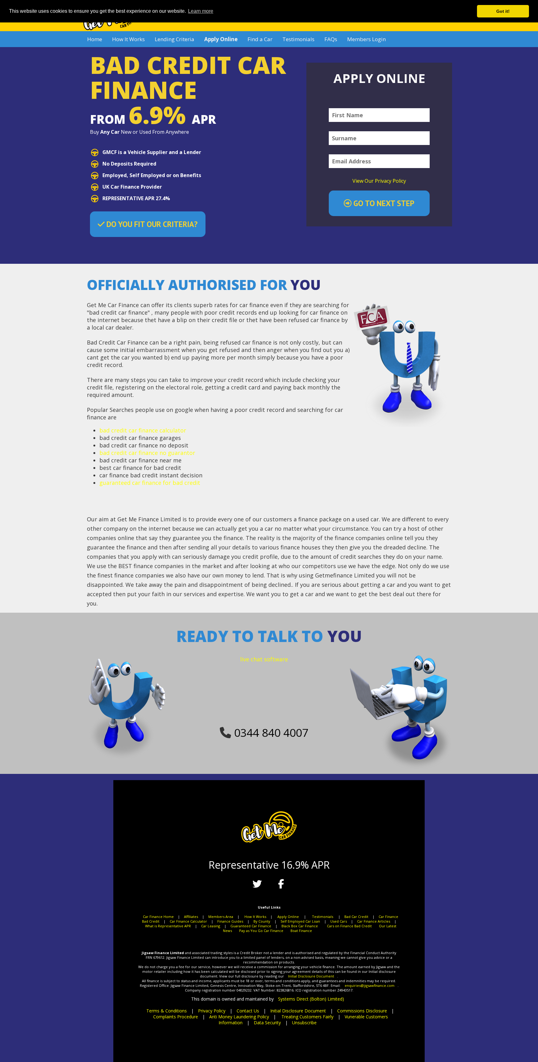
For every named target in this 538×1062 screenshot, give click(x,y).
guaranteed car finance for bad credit (149, 482)
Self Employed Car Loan (300, 921)
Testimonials (298, 39)
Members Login (366, 39)
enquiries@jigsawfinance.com (369, 985)
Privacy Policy (211, 1011)
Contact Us (248, 1011)
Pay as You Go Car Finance (261, 930)
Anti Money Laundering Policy (239, 1017)
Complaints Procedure (175, 1017)
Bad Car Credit (356, 916)
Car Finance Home (158, 916)
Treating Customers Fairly (307, 1017)
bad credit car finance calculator (142, 430)
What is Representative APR (168, 926)
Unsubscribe (304, 1023)
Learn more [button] (200, 11)
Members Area (220, 916)
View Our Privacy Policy (379, 180)
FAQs (330, 39)
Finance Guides (230, 921)
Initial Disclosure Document (311, 976)
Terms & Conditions (166, 1011)
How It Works (128, 39)
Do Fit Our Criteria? (151, 224)
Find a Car (260, 39)
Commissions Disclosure (362, 1011)
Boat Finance (301, 930)
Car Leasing (210, 926)
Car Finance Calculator (188, 921)
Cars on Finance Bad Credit (349, 926)
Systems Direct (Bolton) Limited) (311, 999)
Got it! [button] (503, 11)
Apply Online (288, 916)
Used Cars (338, 921)
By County (261, 921)
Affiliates (191, 916)
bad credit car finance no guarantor (147, 452)
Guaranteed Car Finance (250, 926)
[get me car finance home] (109, 29)
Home (94, 39)
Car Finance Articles (373, 921)
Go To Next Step (383, 203)
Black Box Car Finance (299, 926)
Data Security (267, 1023)
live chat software (264, 659)
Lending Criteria (174, 39)
